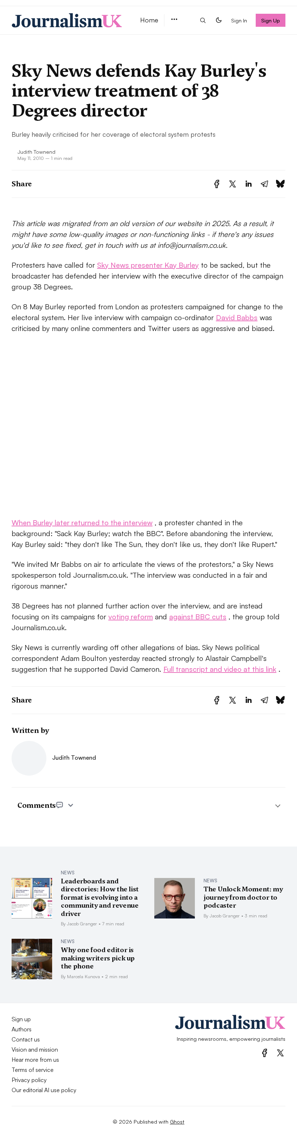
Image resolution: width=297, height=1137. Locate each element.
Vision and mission (35, 1049)
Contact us (26, 1039)
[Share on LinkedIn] (248, 183)
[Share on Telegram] (264, 183)
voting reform (130, 616)
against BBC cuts (197, 616)
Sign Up (270, 20)
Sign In (239, 20)
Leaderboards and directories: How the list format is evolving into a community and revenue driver (100, 897)
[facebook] (264, 1052)
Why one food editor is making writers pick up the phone (98, 958)
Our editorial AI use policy (44, 1090)
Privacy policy (29, 1079)
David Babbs (237, 317)
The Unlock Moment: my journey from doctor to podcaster (243, 897)
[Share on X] (232, 183)
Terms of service (33, 1069)
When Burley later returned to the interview (82, 522)
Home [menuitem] (149, 20)
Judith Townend (36, 151)
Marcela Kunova (83, 976)
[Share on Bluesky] (280, 184)
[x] (280, 1052)
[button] (174, 19)
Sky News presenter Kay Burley (148, 265)
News (68, 872)
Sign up (21, 1019)
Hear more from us (35, 1059)
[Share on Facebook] (217, 183)
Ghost (177, 1121)
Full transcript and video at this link (219, 669)
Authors (22, 1029)
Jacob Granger (82, 923)
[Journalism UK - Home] (67, 20)
